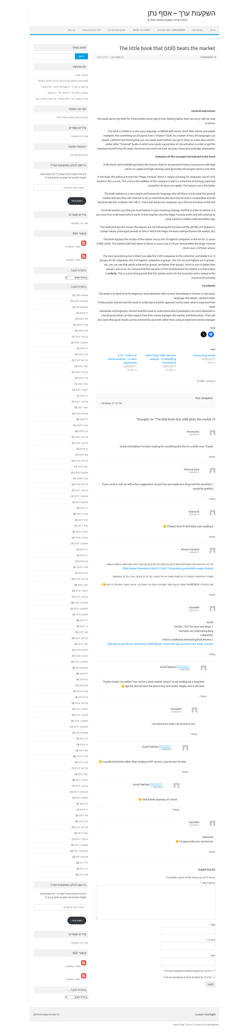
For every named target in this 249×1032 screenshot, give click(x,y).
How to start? (141, 30)
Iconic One (178, 1024)
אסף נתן (116, 57)
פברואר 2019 (81, 460)
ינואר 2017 (83, 525)
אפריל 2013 (82, 756)
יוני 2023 (84, 348)
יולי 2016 (83, 549)
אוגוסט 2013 (82, 732)
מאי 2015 (83, 632)
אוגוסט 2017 (82, 502)
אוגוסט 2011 (82, 856)
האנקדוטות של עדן (116, 30)
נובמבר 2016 (81, 537)
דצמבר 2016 (81, 531)
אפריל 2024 (82, 324)
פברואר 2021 (81, 401)
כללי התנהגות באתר (91, 30)
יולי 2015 (83, 620)
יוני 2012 (84, 809)
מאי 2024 (83, 318)
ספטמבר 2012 (80, 792)
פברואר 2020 (81, 437)
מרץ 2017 (83, 520)
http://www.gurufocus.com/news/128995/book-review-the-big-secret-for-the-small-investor (160, 643)
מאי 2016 (83, 561)
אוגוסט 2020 (82, 413)
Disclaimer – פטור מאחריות (171, 30)
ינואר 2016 (83, 585)
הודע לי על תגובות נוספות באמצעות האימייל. (188, 970)
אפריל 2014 (82, 691)
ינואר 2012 (83, 833)
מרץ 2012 (83, 821)
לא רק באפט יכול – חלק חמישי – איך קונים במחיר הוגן (62, 98)
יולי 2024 (83, 313)
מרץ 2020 (83, 431)
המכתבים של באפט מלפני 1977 (72, 117)
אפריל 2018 (82, 478)
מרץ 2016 (83, 573)
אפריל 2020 (82, 425)
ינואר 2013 (83, 774)
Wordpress (213, 1024)
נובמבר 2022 (81, 372)
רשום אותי (76, 200)
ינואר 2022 (83, 384)
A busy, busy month (204, 355)
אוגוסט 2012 (82, 797)
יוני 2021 (84, 395)
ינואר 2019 (83, 466)
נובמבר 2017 (81, 490)
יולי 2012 (83, 803)
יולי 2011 (83, 862)
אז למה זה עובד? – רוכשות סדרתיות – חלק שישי (65, 87)
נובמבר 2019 (81, 443)
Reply (212, 456)
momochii (192, 431)
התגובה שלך (207, 882)
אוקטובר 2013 (81, 721)
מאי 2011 (83, 874)
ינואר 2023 (83, 366)
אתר (213, 955)
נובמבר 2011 (81, 839)
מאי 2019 (83, 454)
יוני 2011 (84, 868)
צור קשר (71, 30)
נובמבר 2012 (81, 785)
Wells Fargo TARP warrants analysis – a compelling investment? (160, 359)
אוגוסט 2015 (82, 614)
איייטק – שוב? (81, 75)
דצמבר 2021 (81, 389)
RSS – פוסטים (73, 246)
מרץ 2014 (83, 697)
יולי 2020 (83, 419)
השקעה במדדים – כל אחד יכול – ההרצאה (68, 92)
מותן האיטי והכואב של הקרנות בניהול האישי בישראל (63, 81)
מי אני (212, 30)
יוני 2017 (84, 508)
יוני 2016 (84, 555)
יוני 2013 (84, 744)
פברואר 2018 (81, 484)
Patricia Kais (191, 469)
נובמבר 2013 (81, 715)
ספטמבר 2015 (80, 608)
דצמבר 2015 (81, 590)
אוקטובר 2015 (81, 602)
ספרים (200, 381)
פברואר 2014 (81, 703)
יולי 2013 (83, 738)
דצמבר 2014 (81, 650)
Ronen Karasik (190, 549)
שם (212, 924)
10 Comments (208, 57)
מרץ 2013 (83, 762)
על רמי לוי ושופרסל (110, 403)
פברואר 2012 (81, 827)
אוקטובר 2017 (81, 496)
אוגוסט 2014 (82, 667)
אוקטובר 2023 (81, 342)
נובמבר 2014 (81, 656)
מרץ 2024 (83, 330)
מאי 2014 (83, 685)
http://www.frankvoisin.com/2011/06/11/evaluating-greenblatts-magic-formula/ (167, 568)
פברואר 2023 (81, 360)
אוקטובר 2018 (81, 472)
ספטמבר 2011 (80, 851)
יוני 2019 (84, 449)
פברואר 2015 (81, 638)
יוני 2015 (84, 626)
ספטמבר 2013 (80, 726)
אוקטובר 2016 (81, 543)
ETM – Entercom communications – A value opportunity (122, 359)
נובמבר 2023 (81, 336)
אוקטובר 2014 (81, 661)
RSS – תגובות (73, 259)
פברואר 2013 (81, 768)
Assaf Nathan (168, 666)
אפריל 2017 (82, 514)
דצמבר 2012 (81, 780)
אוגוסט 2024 (82, 307)
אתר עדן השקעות (79, 136)
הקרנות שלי (197, 30)
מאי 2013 (83, 750)
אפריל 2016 (82, 567)
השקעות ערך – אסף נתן (181, 13)
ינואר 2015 (83, 644)
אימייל (211, 940)
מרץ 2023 (83, 354)
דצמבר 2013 (81, 709)
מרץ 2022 (83, 378)
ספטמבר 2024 (80, 301)
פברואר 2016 (81, 579)
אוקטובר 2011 (81, 845)
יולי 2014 (83, 673)
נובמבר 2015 (81, 596)
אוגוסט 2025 (82, 295)
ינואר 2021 (83, 407)
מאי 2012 (83, 815)
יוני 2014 (84, 679)
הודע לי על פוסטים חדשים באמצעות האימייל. (187, 977)
